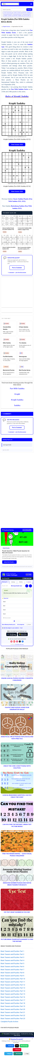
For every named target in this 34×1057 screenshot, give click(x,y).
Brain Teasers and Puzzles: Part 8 (12, 973)
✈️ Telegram (8, 1053)
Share (29, 624)
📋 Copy (26, 1053)
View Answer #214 (17, 191)
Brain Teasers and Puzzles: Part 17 (13, 1000)
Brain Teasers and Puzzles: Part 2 (12, 954)
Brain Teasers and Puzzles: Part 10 (13, 979)
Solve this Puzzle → (9, 562)
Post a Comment (17, 267)
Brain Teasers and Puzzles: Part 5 (12, 963)
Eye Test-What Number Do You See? (17, 912)
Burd (4, 614)
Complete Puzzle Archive (9, 1022)
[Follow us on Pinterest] (11, 642)
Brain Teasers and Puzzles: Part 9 (12, 976)
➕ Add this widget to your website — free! (12, 628)
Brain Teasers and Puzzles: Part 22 (13, 1015)
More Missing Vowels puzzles (9, 624)
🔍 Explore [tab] (28, 582)
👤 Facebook (10, 1045)
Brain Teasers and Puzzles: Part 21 (13, 1012)
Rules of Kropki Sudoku (17, 96)
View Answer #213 (17, 144)
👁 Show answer (7, 617)
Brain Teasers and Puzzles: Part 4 (12, 960)
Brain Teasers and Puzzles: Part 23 (13, 1019)
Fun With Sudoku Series (19, 89)
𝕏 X (17, 1045)
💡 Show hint (5, 598)
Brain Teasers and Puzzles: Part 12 (13, 985)
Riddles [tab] (21, 582)
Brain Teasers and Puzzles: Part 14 (13, 991)
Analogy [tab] (13, 582)
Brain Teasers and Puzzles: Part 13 (13, 988)
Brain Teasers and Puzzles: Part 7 (12, 970)
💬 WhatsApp (24, 1045)
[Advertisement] (17, 291)
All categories (20, 624)
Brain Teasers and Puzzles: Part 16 (13, 997)
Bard (4, 601)
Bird (4, 605)
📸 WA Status (18, 1053)
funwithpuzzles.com (19, 644)
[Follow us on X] (20, 642)
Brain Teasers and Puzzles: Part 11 (13, 982)
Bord (4, 610)
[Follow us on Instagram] (17, 642)
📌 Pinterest (17, 1049)
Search (29, 9)
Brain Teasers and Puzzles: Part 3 (12, 957)
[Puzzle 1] (14, 621)
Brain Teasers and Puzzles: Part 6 (12, 967)
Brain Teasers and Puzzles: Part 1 (12, 951)
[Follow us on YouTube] (14, 642)
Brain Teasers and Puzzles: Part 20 (13, 1009)
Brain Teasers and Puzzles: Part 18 (13, 1003)
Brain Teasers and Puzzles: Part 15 (13, 994)
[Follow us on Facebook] (23, 642)
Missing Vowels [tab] (5, 582)
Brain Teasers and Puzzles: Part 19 (13, 1006)
